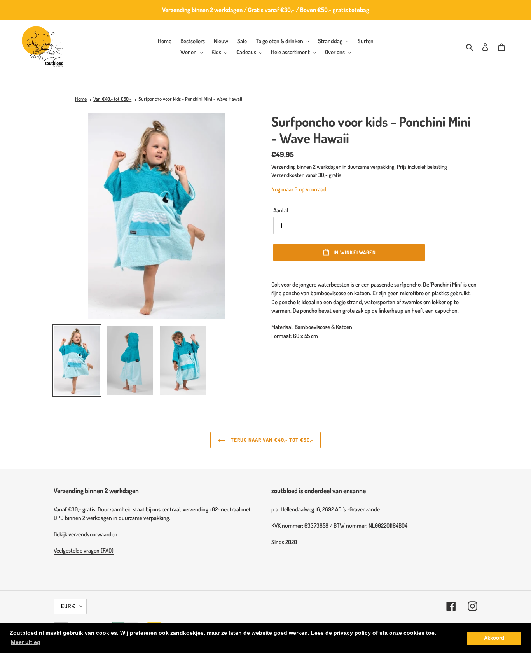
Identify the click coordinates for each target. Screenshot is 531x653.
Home (81, 99)
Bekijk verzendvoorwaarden (85, 534)
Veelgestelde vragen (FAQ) (84, 550)
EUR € (68, 606)
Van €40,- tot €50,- (112, 99)
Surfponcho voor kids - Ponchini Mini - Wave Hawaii (190, 99)
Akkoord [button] (494, 638)
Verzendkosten (287, 175)
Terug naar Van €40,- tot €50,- (271, 440)
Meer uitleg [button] (25, 642)
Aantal (280, 210)
